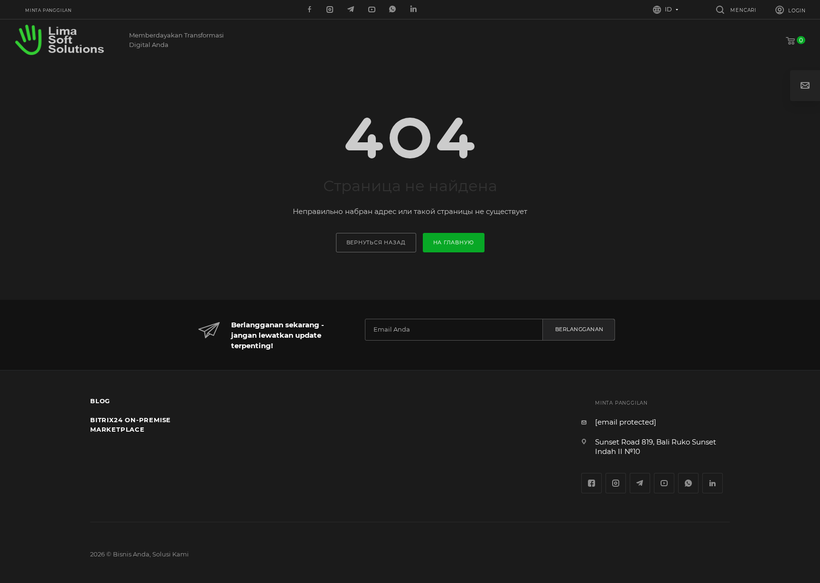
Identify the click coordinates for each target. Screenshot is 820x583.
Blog (100, 401)
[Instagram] (330, 10)
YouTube (664, 483)
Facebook (591, 483)
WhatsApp (393, 10)
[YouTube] (372, 10)
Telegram (640, 483)
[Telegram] (351, 10)
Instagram (616, 483)
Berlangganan (579, 329)
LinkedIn (414, 10)
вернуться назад (376, 242)
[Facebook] (309, 10)
